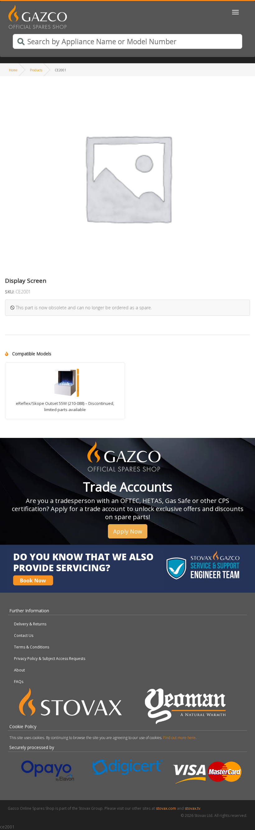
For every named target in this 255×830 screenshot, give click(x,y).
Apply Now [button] (127, 531)
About (19, 670)
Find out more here (179, 737)
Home (13, 70)
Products (36, 70)
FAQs (18, 681)
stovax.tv (192, 808)
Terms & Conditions (31, 647)
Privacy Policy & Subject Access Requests (49, 658)
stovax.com (166, 808)
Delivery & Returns (30, 624)
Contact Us (23, 635)
